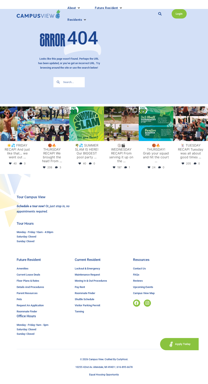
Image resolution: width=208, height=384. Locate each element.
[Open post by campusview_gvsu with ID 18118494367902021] (86, 123)
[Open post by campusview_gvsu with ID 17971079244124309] (190, 123)
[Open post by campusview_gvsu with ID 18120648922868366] (121, 123)
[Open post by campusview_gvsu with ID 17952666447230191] (156, 123)
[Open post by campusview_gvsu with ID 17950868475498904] (52, 123)
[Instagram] (147, 303)
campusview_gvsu (17, 110)
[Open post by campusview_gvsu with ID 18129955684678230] (17, 123)
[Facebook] (136, 303)
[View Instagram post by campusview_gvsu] (31, 137)
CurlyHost (122, 359)
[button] (74, 8)
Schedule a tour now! (31, 206)
